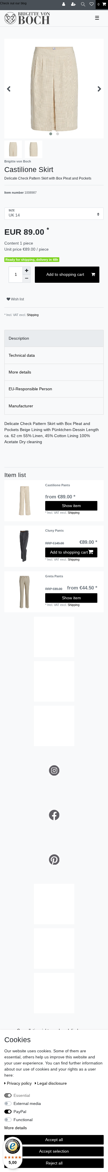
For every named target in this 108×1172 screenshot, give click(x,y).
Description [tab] (19, 338)
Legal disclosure (52, 1083)
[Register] (74, 4)
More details (15, 1127)
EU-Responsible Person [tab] (30, 389)
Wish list (17, 299)
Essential (22, 1095)
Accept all (54, 1139)
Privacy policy (20, 1083)
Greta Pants (54, 576)
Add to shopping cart (65, 274)
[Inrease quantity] (26, 271)
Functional (23, 1119)
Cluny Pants (54, 530)
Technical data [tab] (22, 355)
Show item (71, 505)
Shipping (33, 315)
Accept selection (54, 1151)
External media (27, 1103)
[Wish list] (92, 4)
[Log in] (64, 4)
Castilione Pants (57, 485)
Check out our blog (13, 3)
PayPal (20, 1111)
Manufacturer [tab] (21, 406)
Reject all (54, 1163)
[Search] (83, 4)
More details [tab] (20, 372)
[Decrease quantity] (26, 279)
